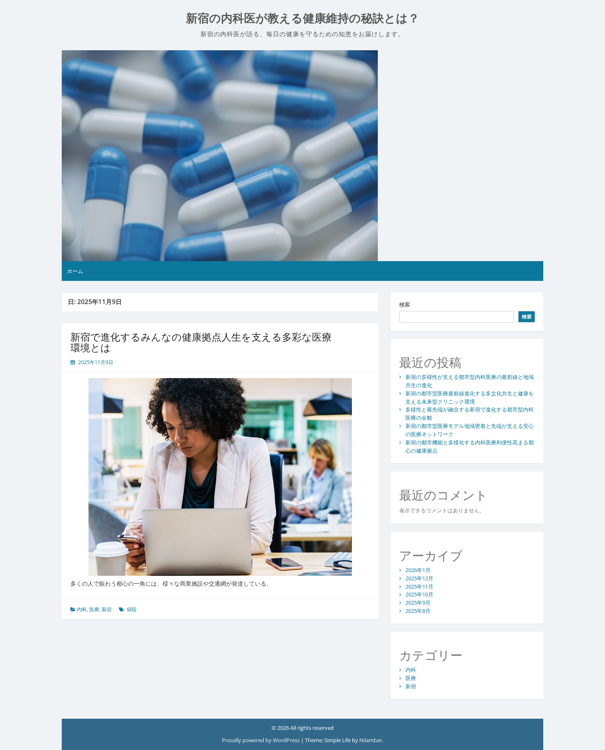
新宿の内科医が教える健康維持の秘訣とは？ (302, 18)
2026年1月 (417, 570)
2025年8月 (417, 610)
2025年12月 (419, 578)
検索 (404, 304)
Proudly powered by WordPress (261, 740)
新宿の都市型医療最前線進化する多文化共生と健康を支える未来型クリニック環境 (469, 397)
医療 (94, 609)
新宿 (107, 609)
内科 (82, 609)
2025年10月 (419, 594)
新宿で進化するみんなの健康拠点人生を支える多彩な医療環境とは (201, 342)
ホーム (75, 271)
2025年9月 (417, 602)
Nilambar (370, 740)
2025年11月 (419, 586)
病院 (132, 609)
